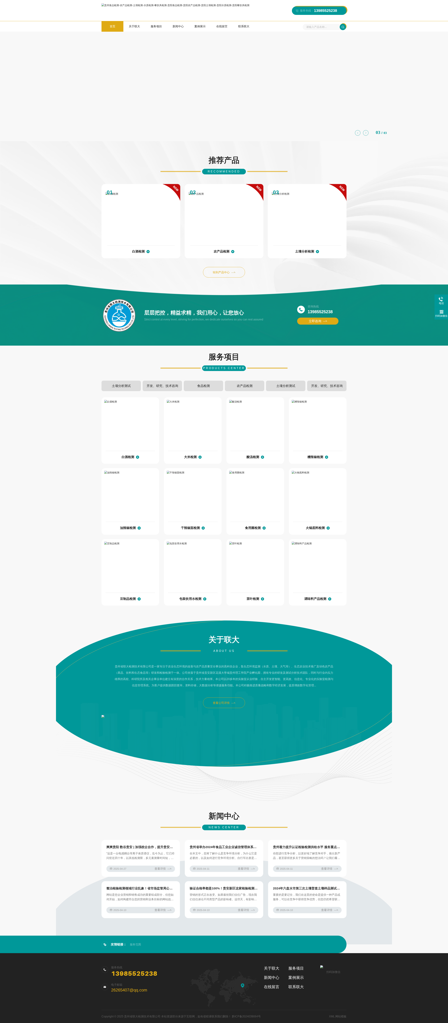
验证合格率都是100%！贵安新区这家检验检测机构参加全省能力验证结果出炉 (224, 888)
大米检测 (190, 457)
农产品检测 (221, 251)
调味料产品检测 (315, 599)
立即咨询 (315, 321)
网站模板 (340, 1016)
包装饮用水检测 (190, 599)
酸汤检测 (253, 457)
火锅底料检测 (315, 528)
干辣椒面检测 (190, 528)
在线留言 (221, 26)
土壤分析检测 (304, 251)
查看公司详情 (221, 702)
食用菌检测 (253, 528)
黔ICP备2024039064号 (246, 1016)
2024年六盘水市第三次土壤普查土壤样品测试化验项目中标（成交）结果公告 (307, 888)
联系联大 (243, 26)
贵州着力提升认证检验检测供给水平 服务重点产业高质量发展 (307, 847)
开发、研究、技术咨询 (162, 386)
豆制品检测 (128, 599)
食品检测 (203, 386)
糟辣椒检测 (315, 457)
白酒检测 (138, 251)
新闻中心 (178, 26)
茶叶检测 (253, 599)
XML (332, 1016)
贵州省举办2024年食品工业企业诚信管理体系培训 (224, 847)
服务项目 (156, 26)
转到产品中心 (221, 272)
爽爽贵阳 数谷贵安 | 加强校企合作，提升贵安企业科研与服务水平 (140, 847)
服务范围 (135, 944)
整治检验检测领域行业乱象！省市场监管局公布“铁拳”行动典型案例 (140, 888)
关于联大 (134, 26)
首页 (112, 26)
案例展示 (200, 26)
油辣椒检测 (128, 528)
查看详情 (160, 868)
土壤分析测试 (121, 386)
